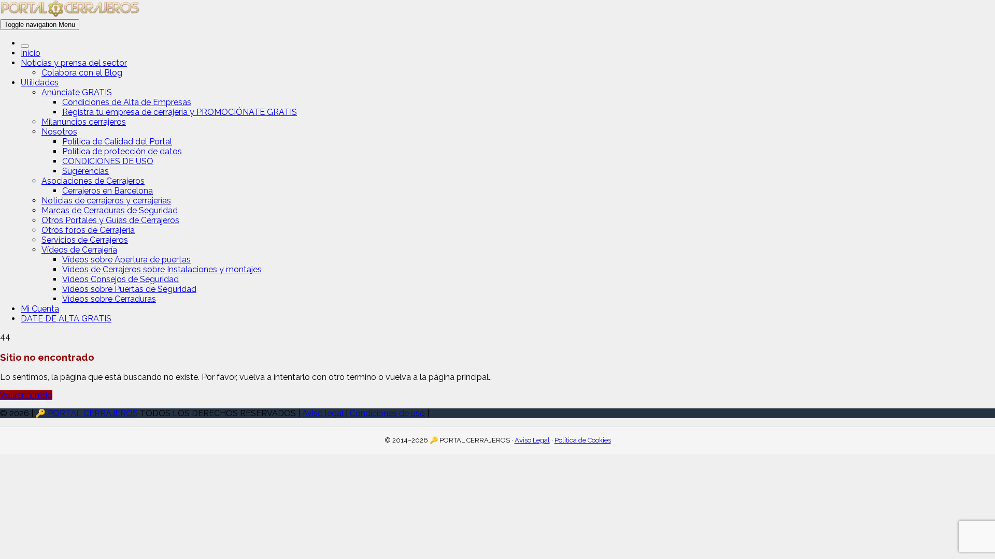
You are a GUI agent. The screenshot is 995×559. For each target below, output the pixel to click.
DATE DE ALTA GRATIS (66, 318)
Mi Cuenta (40, 309)
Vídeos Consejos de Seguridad (120, 279)
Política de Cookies (583, 440)
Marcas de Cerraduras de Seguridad (109, 210)
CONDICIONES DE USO (107, 161)
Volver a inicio (26, 395)
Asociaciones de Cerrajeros (93, 181)
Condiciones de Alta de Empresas (126, 102)
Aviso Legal (532, 440)
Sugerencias (85, 171)
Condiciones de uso (387, 413)
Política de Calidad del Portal (117, 141)
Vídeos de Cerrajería (79, 250)
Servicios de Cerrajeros (84, 240)
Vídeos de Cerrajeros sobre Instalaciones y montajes (162, 269)
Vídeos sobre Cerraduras (109, 299)
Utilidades (40, 82)
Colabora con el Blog (81, 73)
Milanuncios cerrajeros (83, 122)
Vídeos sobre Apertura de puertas (126, 259)
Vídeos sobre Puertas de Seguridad (129, 289)
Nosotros (59, 132)
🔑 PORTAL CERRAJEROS (86, 413)
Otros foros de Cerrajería (88, 230)
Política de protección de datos (122, 151)
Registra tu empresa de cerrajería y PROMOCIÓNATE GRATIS (179, 112)
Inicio (30, 53)
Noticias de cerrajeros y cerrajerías (106, 200)
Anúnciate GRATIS (76, 92)
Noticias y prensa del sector (74, 63)
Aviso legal (323, 413)
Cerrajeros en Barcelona (107, 191)
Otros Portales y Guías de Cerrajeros (110, 220)
